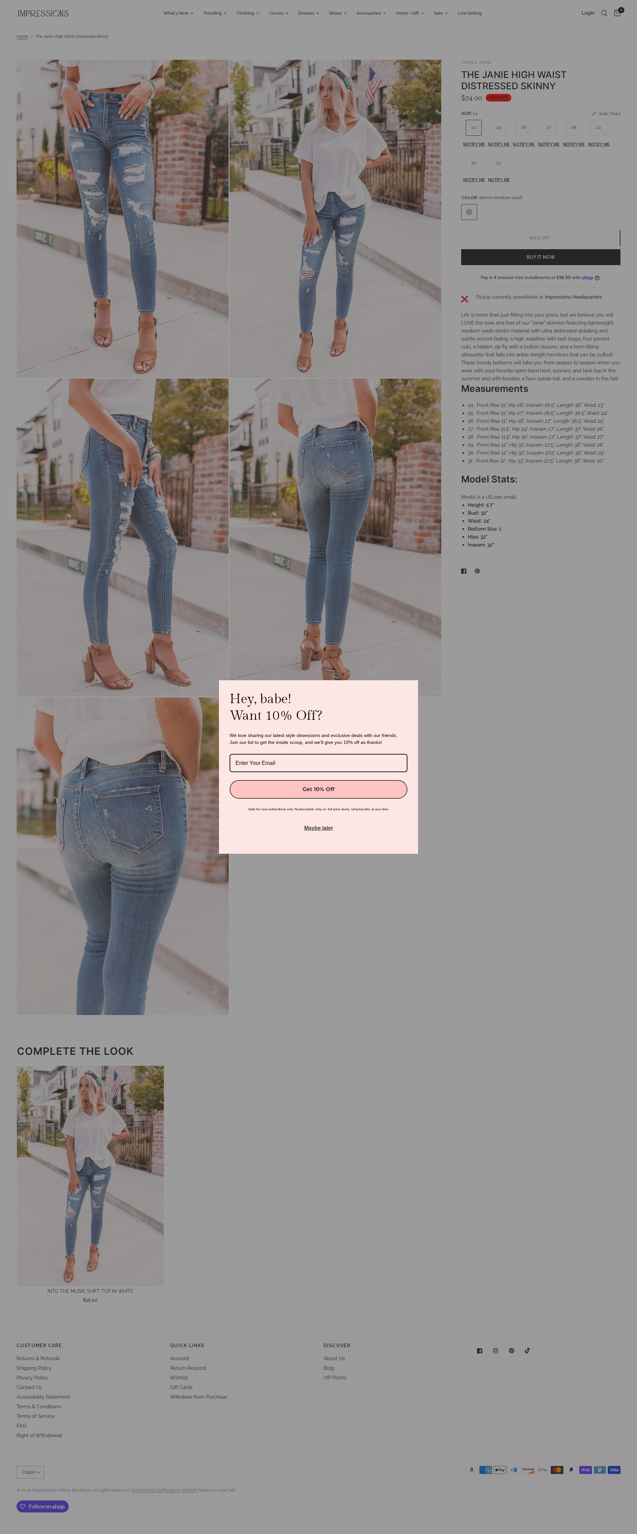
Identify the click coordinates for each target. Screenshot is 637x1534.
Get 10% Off (318, 789)
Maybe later (318, 828)
